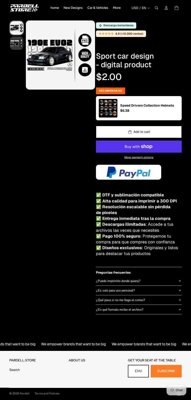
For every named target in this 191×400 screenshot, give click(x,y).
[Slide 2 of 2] (16, 43)
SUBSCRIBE (166, 371)
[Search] (156, 8)
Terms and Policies (47, 393)
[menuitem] (117, 8)
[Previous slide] (31, 55)
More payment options (138, 157)
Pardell (24, 393)
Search (14, 370)
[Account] (166, 8)
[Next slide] (90, 55)
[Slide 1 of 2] (16, 27)
